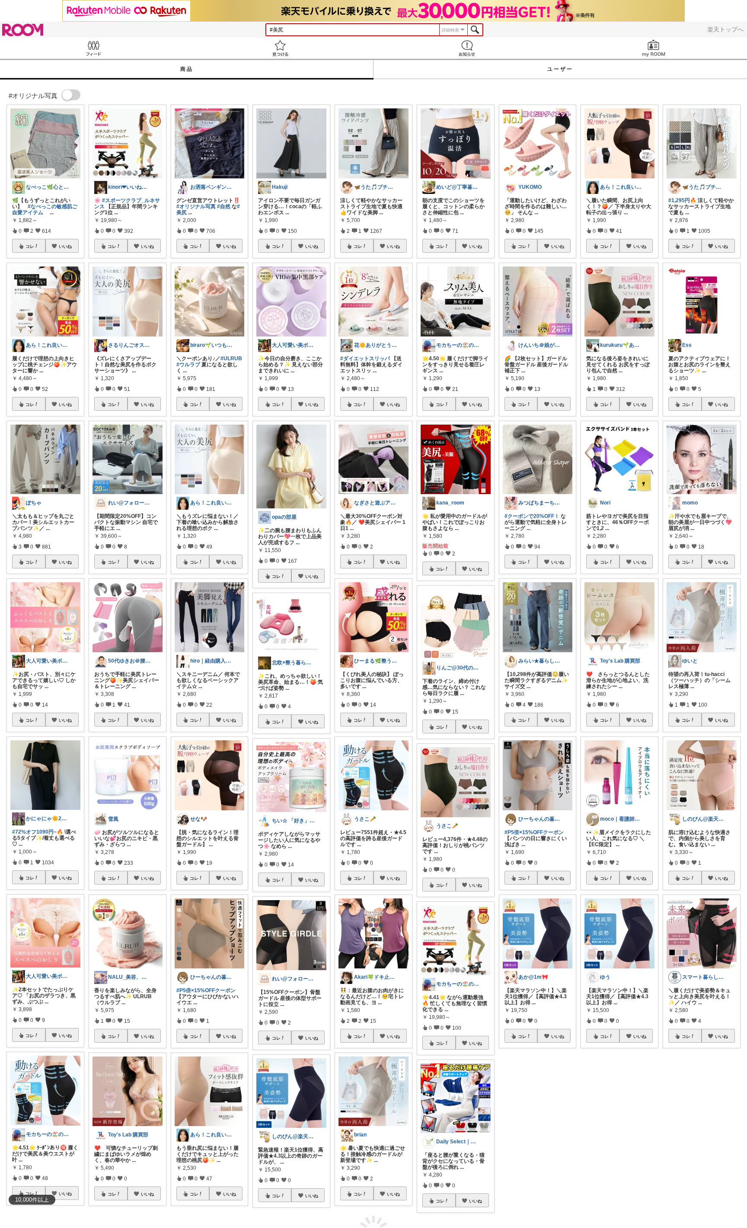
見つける (280, 48)
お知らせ (467, 48)
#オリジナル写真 (196, 206)
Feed (93, 48)
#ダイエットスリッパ (365, 358)
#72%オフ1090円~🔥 (37, 832)
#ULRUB (231, 358)
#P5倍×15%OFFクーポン (206, 990)
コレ (30, 246)
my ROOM (653, 48)
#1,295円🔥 (682, 200)
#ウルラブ (188, 365)
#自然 (223, 206)
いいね (65, 246)
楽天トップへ (725, 29)
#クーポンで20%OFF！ (531, 516)
